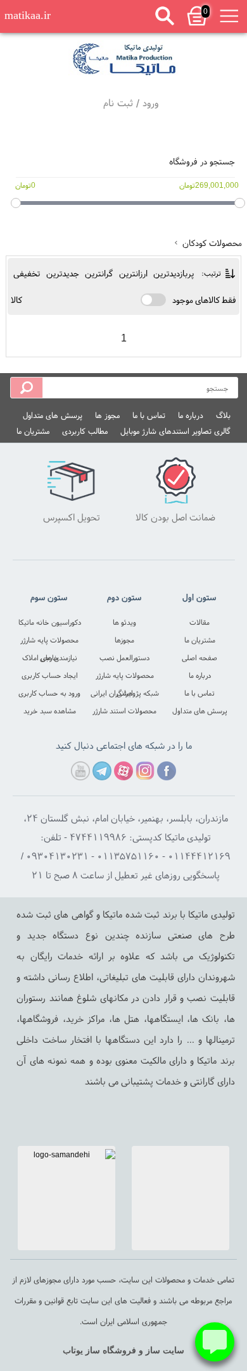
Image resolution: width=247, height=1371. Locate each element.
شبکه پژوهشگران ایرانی (125, 692)
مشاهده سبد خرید (49, 710)
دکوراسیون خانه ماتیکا (49, 622)
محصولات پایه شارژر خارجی (49, 641)
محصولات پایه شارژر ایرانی (125, 677)
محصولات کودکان (211, 243)
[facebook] (166, 770)
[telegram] (101, 770)
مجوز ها (107, 415)
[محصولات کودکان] (123, 58)
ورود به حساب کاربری (49, 692)
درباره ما (190, 415)
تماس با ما (148, 415)
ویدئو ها (124, 622)
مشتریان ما (32, 431)
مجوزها (124, 639)
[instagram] (145, 770)
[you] (80, 770)
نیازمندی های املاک (49, 657)
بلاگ (223, 415)
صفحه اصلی (199, 657)
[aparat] (123, 770)
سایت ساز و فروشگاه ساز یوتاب (123, 1350)
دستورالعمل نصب (124, 657)
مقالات (199, 622)
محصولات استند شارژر (124, 710)
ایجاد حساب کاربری (50, 675)
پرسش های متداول (52, 415)
